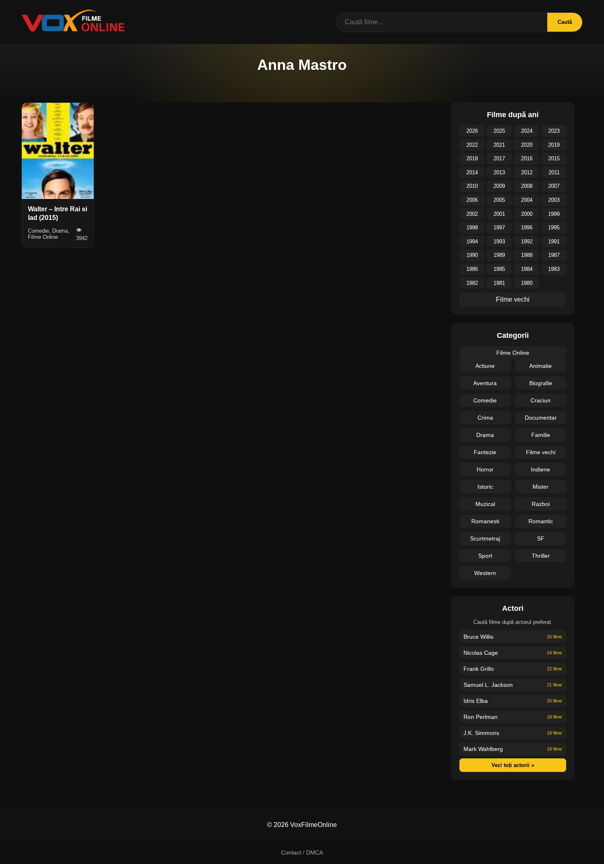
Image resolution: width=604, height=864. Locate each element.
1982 (472, 283)
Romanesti (485, 521)
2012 (527, 172)
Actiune (485, 366)
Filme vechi (513, 299)
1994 (472, 241)
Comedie (485, 400)
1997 (499, 227)
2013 (499, 172)
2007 (554, 186)
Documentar (541, 417)
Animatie (540, 366)
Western (485, 573)
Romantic (540, 521)
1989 (499, 255)
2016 (527, 158)
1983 (554, 269)
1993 (499, 241)
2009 (499, 186)
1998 (472, 227)
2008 (527, 186)
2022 (472, 145)
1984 (527, 269)
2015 (554, 158)
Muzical (485, 504)
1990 (472, 255)
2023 (554, 131)
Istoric (485, 486)
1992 (527, 241)
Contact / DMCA (302, 852)
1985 (499, 269)
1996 (527, 227)
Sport (485, 555)
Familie (540, 435)
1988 (527, 255)
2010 (472, 186)
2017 (499, 158)
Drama (485, 435)
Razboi (541, 504)
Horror (485, 469)
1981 (499, 283)
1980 (527, 283)
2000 (527, 214)
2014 (472, 172)
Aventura (485, 383)
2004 (527, 200)
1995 (554, 227)
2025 (499, 131)
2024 (527, 131)
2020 (527, 145)
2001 (499, 214)
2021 (499, 145)
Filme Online (512, 352)
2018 (472, 158)
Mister (541, 486)
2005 (499, 200)
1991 (554, 241)
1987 (554, 255)
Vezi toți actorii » (512, 765)
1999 (554, 214)
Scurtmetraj (485, 538)
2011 (554, 172)
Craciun (540, 400)
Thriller (541, 555)
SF (540, 538)
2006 (472, 200)
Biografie (540, 383)
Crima (485, 417)
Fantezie (485, 452)
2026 (472, 131)
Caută (565, 22)
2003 (554, 200)
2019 (554, 145)
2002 (472, 214)
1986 (472, 269)
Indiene (540, 469)
